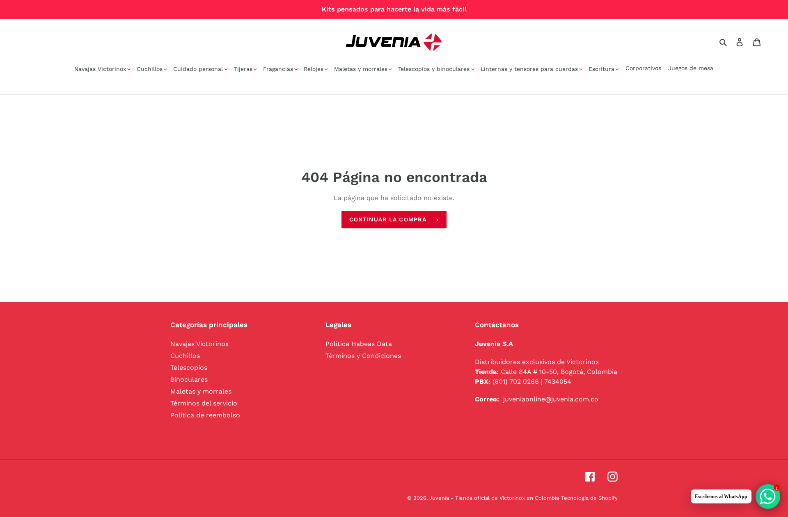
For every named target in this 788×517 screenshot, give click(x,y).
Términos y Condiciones (363, 356)
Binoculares (189, 379)
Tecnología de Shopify (589, 498)
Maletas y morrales (200, 391)
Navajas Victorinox (199, 344)
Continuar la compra (387, 219)
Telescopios (188, 367)
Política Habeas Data (358, 344)
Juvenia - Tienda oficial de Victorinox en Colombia (494, 498)
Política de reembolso (205, 415)
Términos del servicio (203, 403)
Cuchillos (185, 356)
